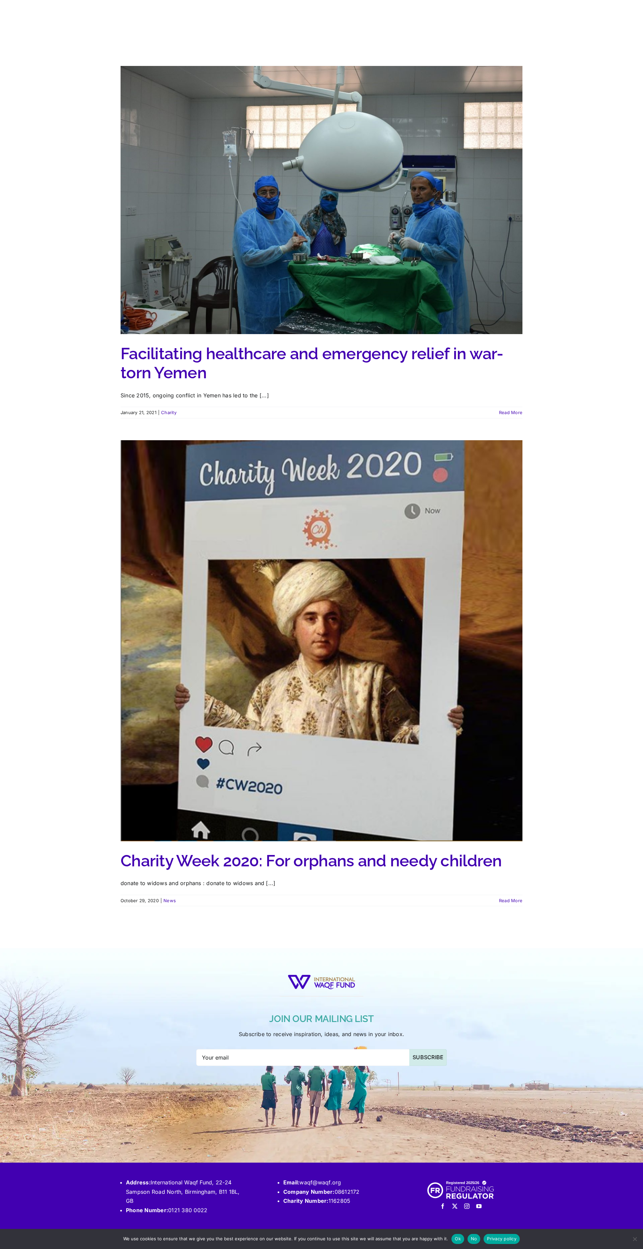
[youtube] (479, 1206)
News (169, 900)
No (474, 1238)
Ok (458, 1238)
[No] (634, 1239)
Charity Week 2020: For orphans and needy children (311, 860)
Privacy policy (501, 1238)
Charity (168, 412)
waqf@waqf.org (320, 1182)
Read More (510, 412)
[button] (511, 15)
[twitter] (454, 1206)
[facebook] (442, 1206)
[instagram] (467, 1206)
